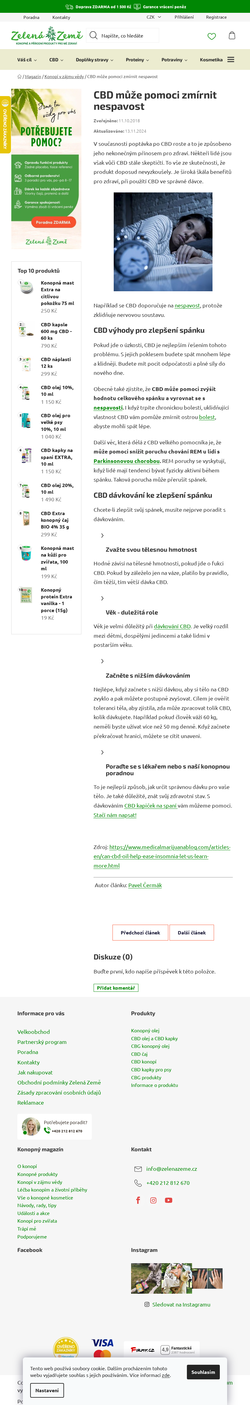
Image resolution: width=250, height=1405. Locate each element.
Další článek (192, 932)
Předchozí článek (140, 932)
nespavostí (108, 407)
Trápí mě (26, 1228)
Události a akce (33, 1213)
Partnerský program (42, 1041)
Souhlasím (203, 1372)
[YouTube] (169, 1200)
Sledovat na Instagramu (181, 1304)
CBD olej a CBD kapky (154, 1038)
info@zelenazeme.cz (171, 1168)
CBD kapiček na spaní (151, 805)
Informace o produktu (154, 1085)
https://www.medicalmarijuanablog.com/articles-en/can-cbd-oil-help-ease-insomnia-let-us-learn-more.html (162, 856)
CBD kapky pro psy (151, 1069)
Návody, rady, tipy (36, 1205)
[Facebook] (138, 1200)
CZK (151, 17)
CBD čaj (139, 1054)
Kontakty (61, 17)
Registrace (216, 17)
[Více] (231, 59)
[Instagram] (153, 1200)
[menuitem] (27, 59)
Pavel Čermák (145, 885)
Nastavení (47, 1390)
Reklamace (30, 1102)
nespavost (187, 305)
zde (166, 1375)
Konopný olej (145, 1030)
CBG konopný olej (150, 1046)
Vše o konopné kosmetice (45, 1197)
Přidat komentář (116, 987)
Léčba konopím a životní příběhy (52, 1189)
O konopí (27, 1166)
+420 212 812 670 (168, 1182)
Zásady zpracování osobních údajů (59, 1092)
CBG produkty (146, 1077)
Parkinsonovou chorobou (127, 460)
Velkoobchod (33, 1031)
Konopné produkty (37, 1174)
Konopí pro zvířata (37, 1221)
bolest (207, 417)
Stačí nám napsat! (115, 815)
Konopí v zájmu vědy (39, 1182)
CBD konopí (143, 1061)
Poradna (31, 17)
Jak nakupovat (35, 1072)
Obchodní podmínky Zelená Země (59, 1082)
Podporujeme (32, 1236)
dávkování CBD (172, 626)
